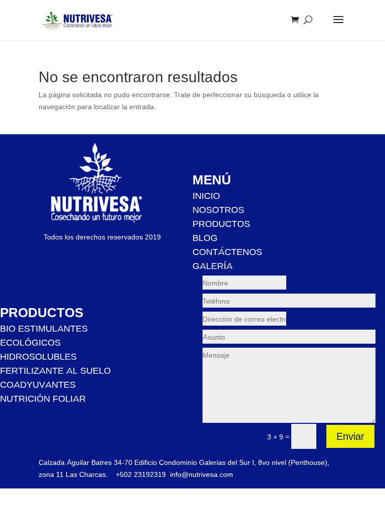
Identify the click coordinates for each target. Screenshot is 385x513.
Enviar (350, 436)
